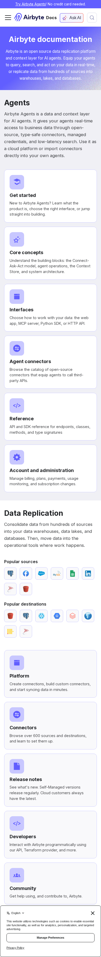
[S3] (26, 589)
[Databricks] (72, 616)
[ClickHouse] (10, 631)
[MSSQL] (10, 589)
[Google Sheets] (72, 573)
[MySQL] (57, 573)
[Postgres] (10, 573)
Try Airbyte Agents (30, 4)
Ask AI (75, 18)
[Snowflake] (41, 616)
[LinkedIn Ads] (88, 573)
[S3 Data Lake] (88, 616)
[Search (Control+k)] (92, 18)
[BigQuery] (57, 616)
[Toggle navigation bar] (8, 17)
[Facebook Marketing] (26, 573)
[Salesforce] (41, 573)
